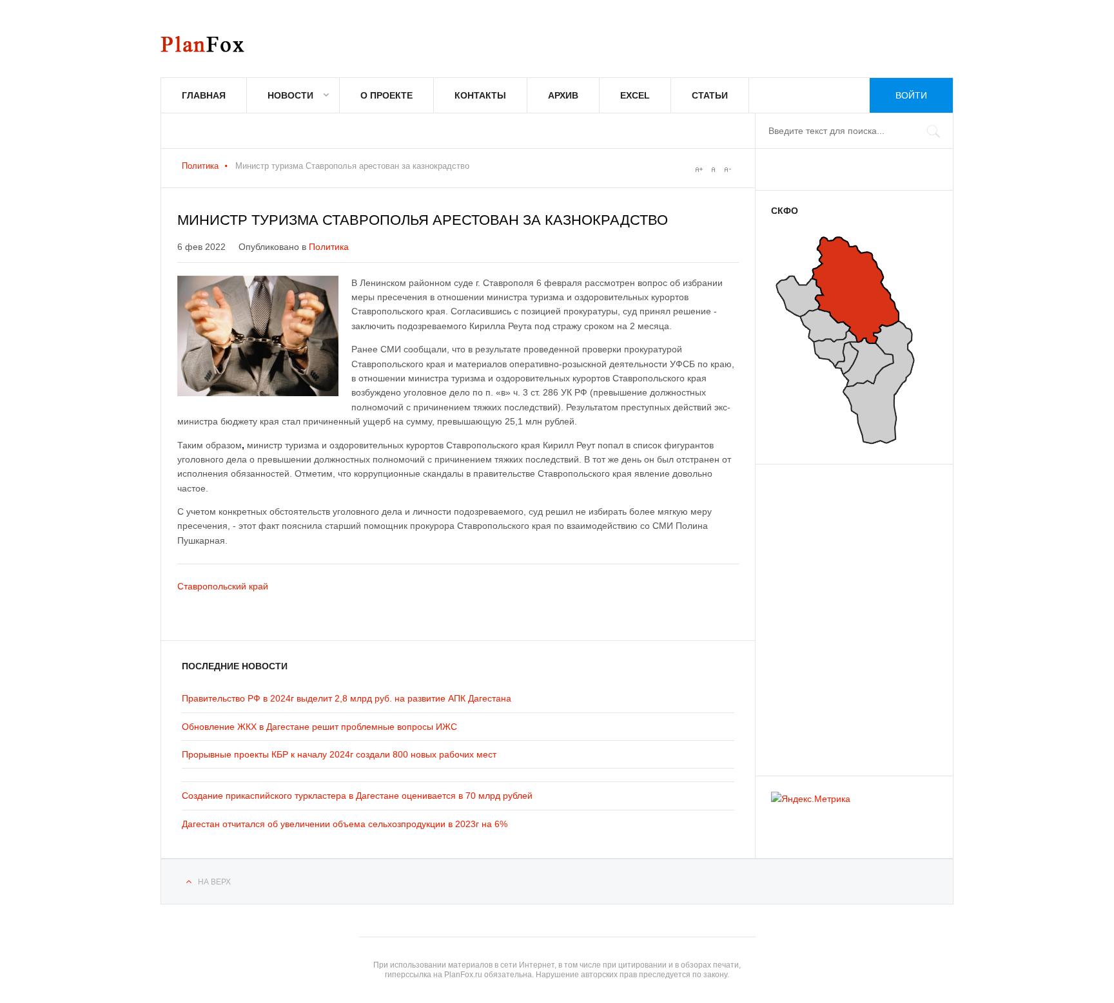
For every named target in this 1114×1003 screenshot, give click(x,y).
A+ (699, 169)
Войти (911, 95)
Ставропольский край (222, 586)
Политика (200, 166)
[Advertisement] (848, 614)
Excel (635, 95)
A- (727, 169)
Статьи (710, 95)
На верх (214, 881)
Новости (290, 95)
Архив (563, 95)
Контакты (480, 95)
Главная (204, 95)
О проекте (386, 95)
